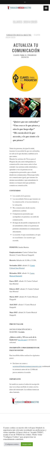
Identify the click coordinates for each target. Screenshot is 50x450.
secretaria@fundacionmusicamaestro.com (27, 366)
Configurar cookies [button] (12, 444)
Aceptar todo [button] (26, 444)
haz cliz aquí (22, 340)
